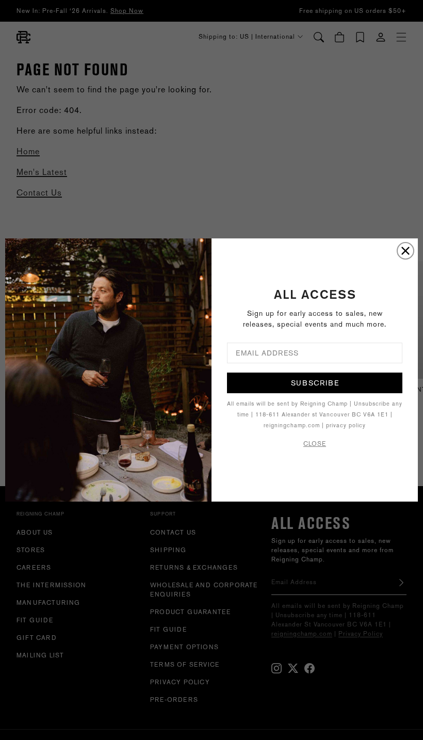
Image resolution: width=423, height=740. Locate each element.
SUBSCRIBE (315, 383)
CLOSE (314, 444)
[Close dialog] (405, 251)
